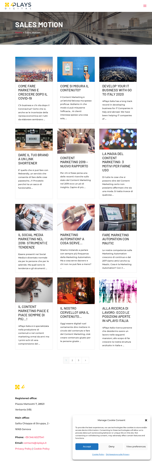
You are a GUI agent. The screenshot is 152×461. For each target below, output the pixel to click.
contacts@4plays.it (35, 443)
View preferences (136, 446)
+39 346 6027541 (34, 437)
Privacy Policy (23, 448)
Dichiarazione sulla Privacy (117, 454)
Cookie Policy (98, 454)
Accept (87, 446)
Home (19, 32)
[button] (146, 420)
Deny (111, 446)
